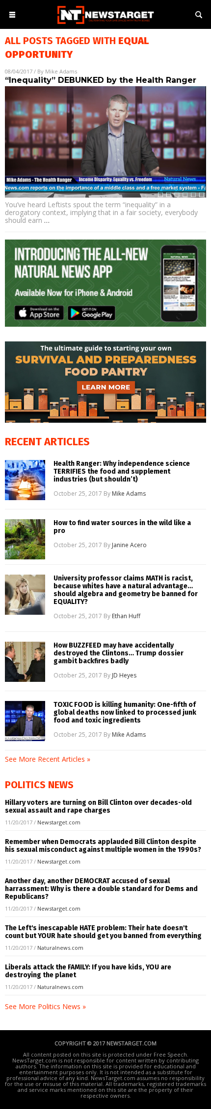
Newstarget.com (58, 822)
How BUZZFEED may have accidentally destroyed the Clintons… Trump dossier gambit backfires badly (118, 653)
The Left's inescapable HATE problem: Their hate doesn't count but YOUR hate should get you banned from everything (103, 932)
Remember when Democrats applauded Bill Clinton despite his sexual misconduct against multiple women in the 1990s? (103, 846)
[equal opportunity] (105, 24)
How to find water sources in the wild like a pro (122, 527)
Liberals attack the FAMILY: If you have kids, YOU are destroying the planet (88, 971)
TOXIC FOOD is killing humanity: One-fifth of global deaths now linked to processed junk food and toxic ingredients (124, 712)
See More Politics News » (45, 1006)
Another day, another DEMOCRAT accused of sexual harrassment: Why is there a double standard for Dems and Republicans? (101, 889)
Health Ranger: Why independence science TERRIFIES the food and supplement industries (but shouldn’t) (121, 471)
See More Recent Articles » (47, 759)
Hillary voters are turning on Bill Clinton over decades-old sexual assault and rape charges (98, 806)
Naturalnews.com (60, 947)
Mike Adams (61, 71)
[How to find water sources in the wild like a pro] (25, 539)
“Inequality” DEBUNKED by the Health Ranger (100, 80)
